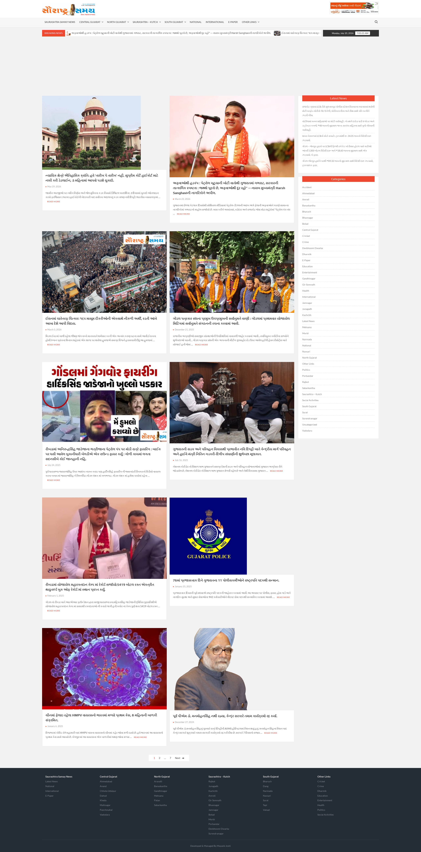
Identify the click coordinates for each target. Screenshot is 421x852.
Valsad (266, 809)
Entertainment (309, 272)
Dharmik (306, 254)
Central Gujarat (89, 22)
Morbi (305, 333)
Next (177, 757)
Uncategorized (309, 424)
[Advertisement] (210, 66)
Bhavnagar (307, 217)
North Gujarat (116, 22)
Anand (103, 786)
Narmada (307, 339)
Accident (306, 187)
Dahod (103, 795)
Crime (305, 242)
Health (305, 290)
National (195, 22)
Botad (305, 223)
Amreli (305, 199)
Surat (305, 412)
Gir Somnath (308, 284)
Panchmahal (106, 809)
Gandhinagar (308, 278)
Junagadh (307, 309)
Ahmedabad (308, 193)
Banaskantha (308, 205)
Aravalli (158, 781)
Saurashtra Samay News (60, 22)
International (215, 22)
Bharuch (306, 211)
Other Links (249, 22)
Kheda (103, 800)
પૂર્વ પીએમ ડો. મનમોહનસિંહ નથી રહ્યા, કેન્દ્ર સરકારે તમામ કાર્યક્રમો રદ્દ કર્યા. (225, 716)
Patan (157, 800)
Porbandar (307, 375)
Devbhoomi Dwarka (312, 248)
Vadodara (307, 430)
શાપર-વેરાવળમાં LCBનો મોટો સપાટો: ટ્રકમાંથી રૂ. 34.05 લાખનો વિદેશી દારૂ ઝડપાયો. (336, 138)
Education (307, 266)
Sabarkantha (308, 388)
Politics (306, 369)
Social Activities (310, 400)
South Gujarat (174, 22)
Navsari (306, 351)
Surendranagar (309, 418)
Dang (265, 786)
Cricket (306, 236)
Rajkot (305, 382)
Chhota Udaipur (108, 791)
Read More (53, 201)
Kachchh (306, 315)
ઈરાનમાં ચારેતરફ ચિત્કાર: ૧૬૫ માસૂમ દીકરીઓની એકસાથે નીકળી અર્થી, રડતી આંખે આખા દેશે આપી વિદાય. (280, 33)
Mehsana (306, 327)
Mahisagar (105, 805)
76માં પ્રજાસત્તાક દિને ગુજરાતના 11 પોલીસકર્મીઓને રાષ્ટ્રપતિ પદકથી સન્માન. (226, 580)
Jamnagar (307, 302)
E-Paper (233, 22)
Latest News (308, 321)
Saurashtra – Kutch (145, 22)
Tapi (265, 805)
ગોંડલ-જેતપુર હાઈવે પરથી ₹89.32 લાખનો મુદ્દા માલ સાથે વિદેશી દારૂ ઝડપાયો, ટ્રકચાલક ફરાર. (337, 163)
